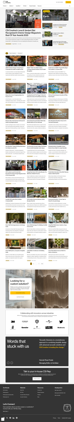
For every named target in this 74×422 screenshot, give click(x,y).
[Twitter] (7, 418)
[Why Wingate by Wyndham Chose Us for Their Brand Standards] (58, 120)
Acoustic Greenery (23, 396)
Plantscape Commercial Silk (8, 394)
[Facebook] (10, 418)
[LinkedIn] (13, 418)
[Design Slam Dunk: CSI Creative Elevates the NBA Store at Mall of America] (55, 43)
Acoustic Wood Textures (24, 394)
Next (42, 263)
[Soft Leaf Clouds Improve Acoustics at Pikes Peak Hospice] (58, 94)
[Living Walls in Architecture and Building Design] (37, 250)
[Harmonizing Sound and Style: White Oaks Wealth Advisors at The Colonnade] (37, 120)
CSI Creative (5, 390)
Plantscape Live (6, 396)
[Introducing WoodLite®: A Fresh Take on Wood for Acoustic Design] (58, 198)
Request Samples (41, 392)
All (6, 53)
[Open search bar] (69, 5)
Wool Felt (22, 390)
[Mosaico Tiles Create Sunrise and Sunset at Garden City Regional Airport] (16, 120)
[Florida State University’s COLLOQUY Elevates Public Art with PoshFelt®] (58, 172)
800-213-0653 (60, 2)
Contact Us (68, 2)
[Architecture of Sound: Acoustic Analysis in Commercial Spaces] (55, 26)
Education (20, 53)
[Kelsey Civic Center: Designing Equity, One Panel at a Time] (16, 94)
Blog (38, 396)
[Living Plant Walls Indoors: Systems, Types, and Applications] (58, 224)
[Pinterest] (17, 418)
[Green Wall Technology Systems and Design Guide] (16, 224)
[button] (20, 292)
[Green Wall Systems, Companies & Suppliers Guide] (16, 250)
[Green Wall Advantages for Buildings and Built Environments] (37, 224)
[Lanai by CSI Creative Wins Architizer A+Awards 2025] (16, 198)
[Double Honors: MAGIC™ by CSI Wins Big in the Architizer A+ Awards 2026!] (58, 68)
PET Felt (21, 392)
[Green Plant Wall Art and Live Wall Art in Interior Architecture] (58, 250)
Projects (39, 394)
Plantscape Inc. (6, 392)
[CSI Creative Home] (7, 2)
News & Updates (13, 53)
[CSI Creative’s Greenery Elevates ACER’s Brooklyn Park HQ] (37, 198)
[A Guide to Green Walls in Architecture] (55, 34)
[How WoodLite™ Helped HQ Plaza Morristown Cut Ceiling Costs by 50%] (16, 145)
